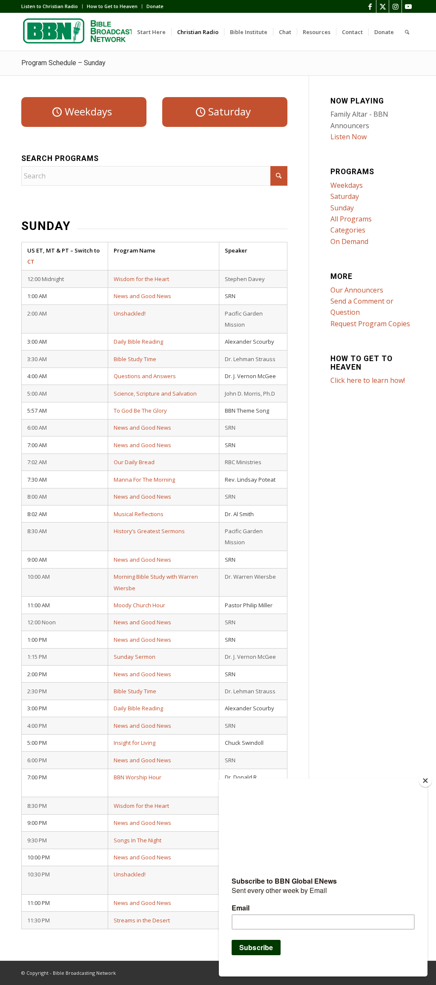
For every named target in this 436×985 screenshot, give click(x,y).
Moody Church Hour (139, 605)
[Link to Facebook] (370, 6)
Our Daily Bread (134, 462)
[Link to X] (382, 6)
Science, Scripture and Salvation (155, 393)
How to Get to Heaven (112, 6)
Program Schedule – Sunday (63, 63)
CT (30, 261)
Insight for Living (134, 743)
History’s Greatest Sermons (149, 531)
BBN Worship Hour (137, 777)
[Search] (407, 32)
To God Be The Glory (140, 410)
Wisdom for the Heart (141, 279)
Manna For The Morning (144, 479)
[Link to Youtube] (408, 6)
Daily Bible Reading (138, 341)
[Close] (425, 780)
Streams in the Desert (142, 920)
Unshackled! (130, 313)
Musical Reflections (139, 514)
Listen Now (348, 136)
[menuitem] (52, 6)
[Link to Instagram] (395, 6)
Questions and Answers (145, 376)
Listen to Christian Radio (49, 6)
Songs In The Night (137, 840)
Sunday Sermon (134, 656)
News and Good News (142, 296)
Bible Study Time (135, 359)
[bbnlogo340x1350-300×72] (85, 32)
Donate (155, 6)
